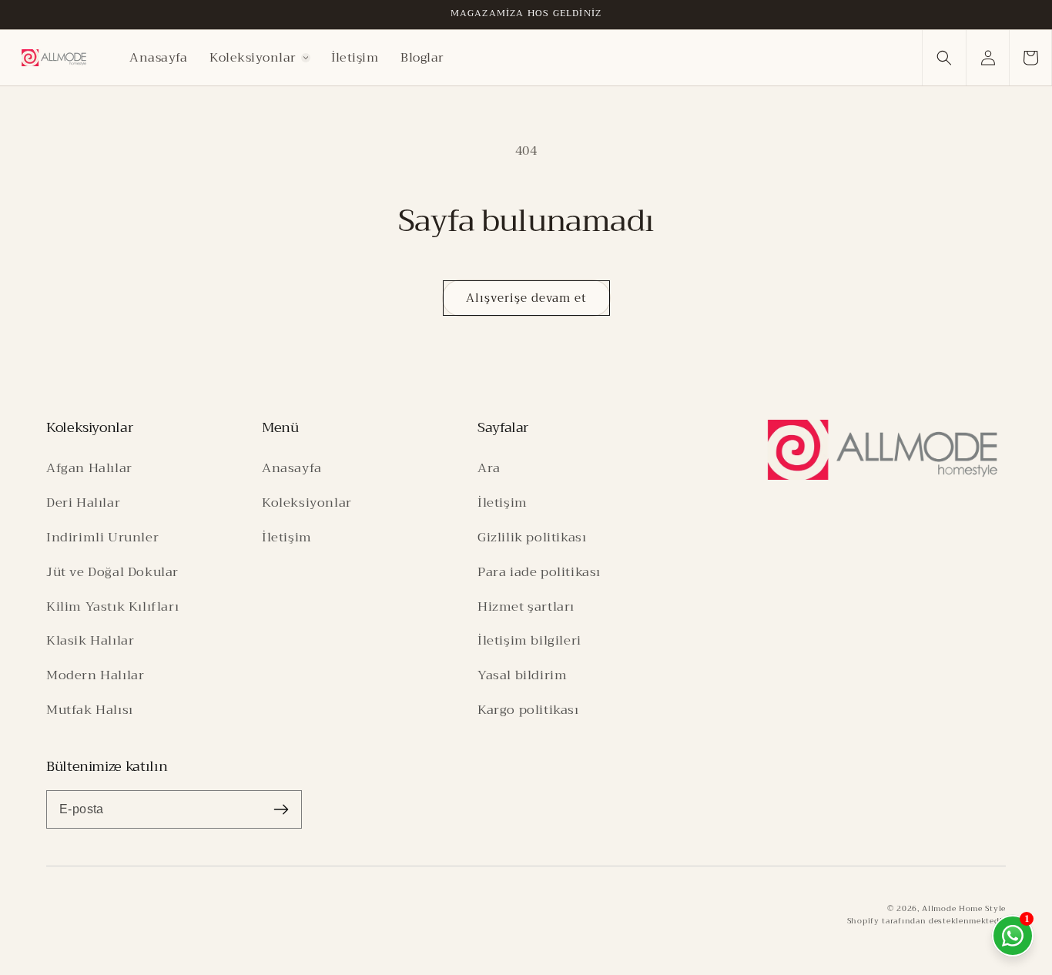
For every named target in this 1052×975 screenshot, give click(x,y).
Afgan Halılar (89, 468)
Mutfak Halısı (89, 710)
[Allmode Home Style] (882, 450)
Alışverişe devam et (526, 298)
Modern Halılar (95, 675)
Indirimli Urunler (102, 537)
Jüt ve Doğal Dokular (112, 572)
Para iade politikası (539, 572)
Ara (489, 468)
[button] (259, 57)
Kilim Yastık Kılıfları (112, 606)
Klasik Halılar (90, 640)
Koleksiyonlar (307, 502)
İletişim (287, 537)
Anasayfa (292, 468)
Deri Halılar (83, 502)
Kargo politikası (528, 710)
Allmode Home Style (964, 908)
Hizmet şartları (526, 606)
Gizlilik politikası (531, 537)
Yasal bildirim (522, 675)
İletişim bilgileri (529, 640)
